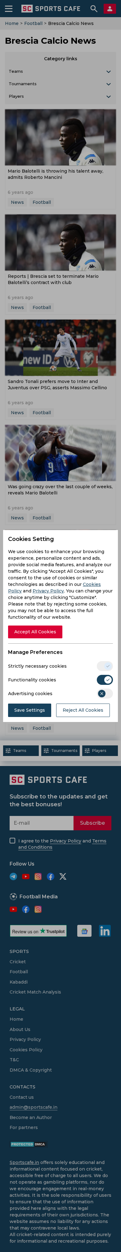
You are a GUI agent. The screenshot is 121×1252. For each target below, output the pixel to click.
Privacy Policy (48, 591)
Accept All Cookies (35, 632)
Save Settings (29, 710)
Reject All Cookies (83, 710)
